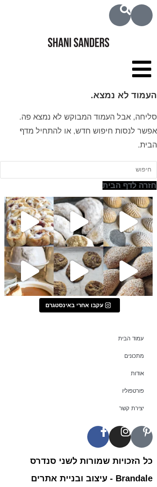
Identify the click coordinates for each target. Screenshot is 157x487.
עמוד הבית (131, 338)
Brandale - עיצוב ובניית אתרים (92, 478)
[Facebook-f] (98, 437)
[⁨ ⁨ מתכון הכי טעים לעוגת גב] (29, 271)
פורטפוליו (133, 391)
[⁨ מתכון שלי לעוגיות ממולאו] (78, 221)
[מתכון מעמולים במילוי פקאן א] (128, 221)
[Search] (120, 15)
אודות (137, 373)
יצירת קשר (131, 408)
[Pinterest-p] (142, 437)
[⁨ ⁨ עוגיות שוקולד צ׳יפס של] (78, 271)
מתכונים (134, 356)
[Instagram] (120, 437)
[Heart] (142, 15)
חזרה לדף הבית (129, 185)
